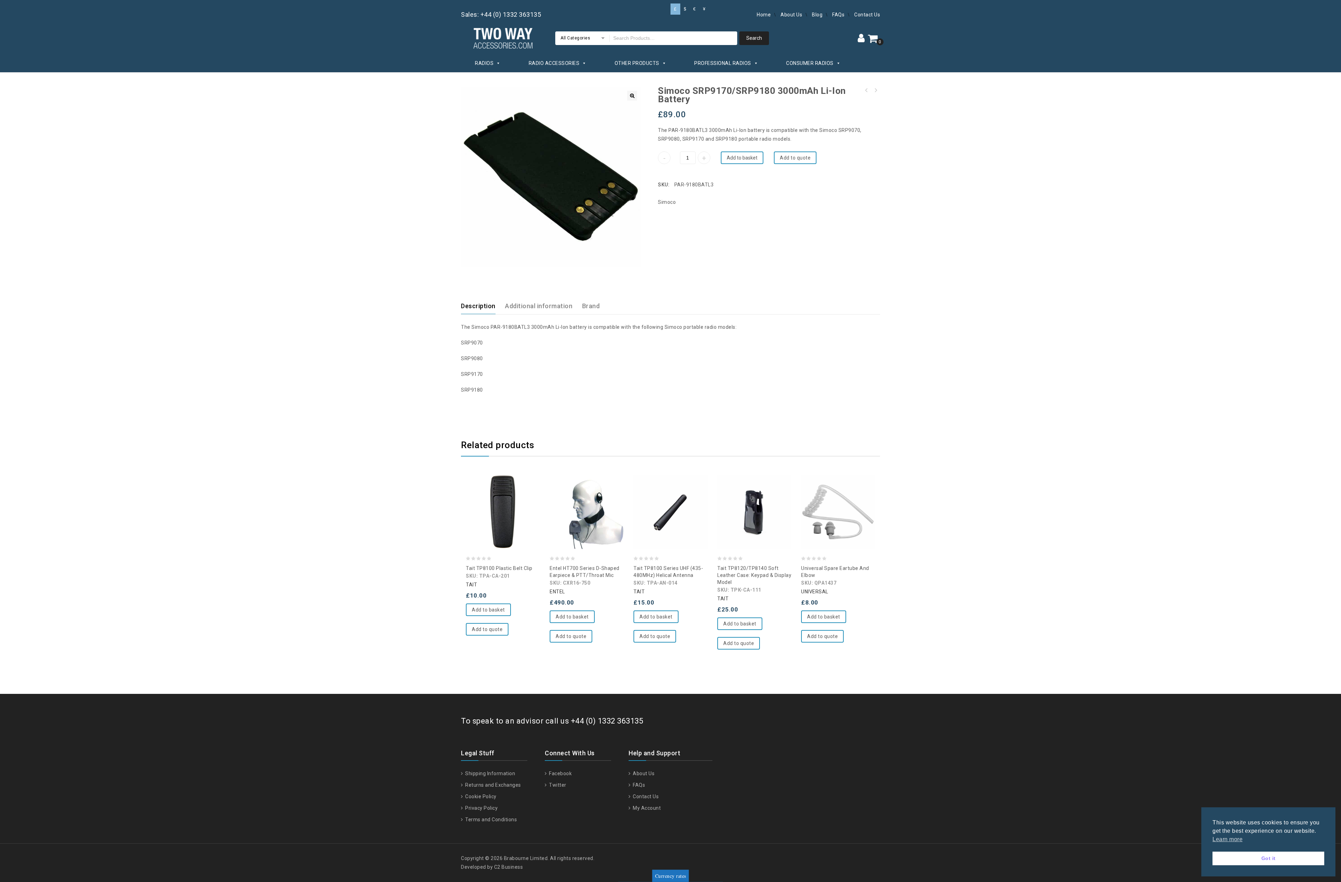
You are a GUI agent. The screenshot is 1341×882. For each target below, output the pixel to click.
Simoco (667, 202)
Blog (817, 14)
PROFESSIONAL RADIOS (722, 63)
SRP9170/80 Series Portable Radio (875, 90)
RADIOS (484, 63)
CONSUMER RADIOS (810, 63)
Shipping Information (489, 773)
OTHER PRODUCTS (637, 63)
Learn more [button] (1227, 839)
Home (764, 14)
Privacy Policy (481, 808)
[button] (632, 96)
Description (478, 306)
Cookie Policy (480, 796)
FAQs (838, 14)
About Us (791, 14)
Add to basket (742, 158)
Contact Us (867, 14)
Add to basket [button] (488, 610)
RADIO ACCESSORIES (554, 63)
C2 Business (508, 867)
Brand (591, 306)
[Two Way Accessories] (503, 37)
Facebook (560, 773)
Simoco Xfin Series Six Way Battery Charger (866, 90)
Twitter (557, 785)
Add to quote (795, 158)
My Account (646, 808)
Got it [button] (1268, 858)
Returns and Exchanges (492, 785)
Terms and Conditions (490, 819)
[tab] (482, 306)
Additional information (538, 306)
